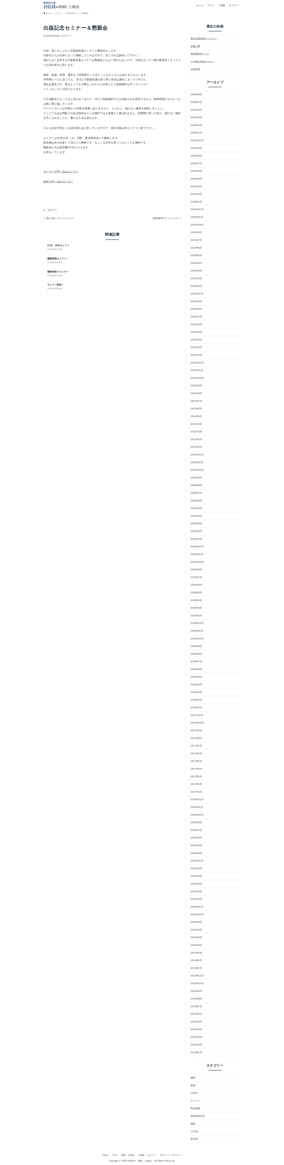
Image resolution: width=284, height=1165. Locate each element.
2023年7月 (196, 240)
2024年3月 (196, 186)
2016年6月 (196, 837)
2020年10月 (197, 470)
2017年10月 (197, 722)
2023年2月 (196, 278)
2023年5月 (196, 255)
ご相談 (141, 1155)
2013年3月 (196, 1037)
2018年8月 (196, 654)
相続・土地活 (127, 1155)
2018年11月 (197, 631)
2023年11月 (197, 217)
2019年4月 (196, 600)
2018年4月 (196, 684)
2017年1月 (196, 791)
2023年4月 (196, 263)
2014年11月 (197, 906)
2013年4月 (196, 1029)
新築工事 (195, 46)
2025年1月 (196, 132)
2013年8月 (196, 998)
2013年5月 (196, 1021)
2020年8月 (196, 485)
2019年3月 (196, 608)
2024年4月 (196, 178)
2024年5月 (196, 171)
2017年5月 (196, 761)
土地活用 (195, 69)
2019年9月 (196, 569)
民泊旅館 (195, 1108)
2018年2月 (196, 699)
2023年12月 (197, 209)
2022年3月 (196, 339)
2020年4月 (196, 516)
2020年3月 (196, 523)
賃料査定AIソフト (200, 53)
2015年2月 (196, 899)
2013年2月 (196, 1044)
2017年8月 (196, 738)
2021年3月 (196, 431)
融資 (193, 1123)
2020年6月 (196, 500)
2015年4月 (196, 883)
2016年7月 (196, 830)
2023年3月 (196, 270)
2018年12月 (197, 623)
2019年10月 (197, 562)
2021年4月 (196, 424)
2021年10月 (197, 378)
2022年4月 (196, 332)
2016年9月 (196, 822)
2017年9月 (196, 730)
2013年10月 (197, 983)
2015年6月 (196, 876)
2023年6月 (196, 247)
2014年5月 (196, 937)
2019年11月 (197, 554)
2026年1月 (196, 125)
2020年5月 (196, 508)
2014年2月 (196, 960)
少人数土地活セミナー (202, 61)
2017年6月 (196, 753)
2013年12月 (197, 975)
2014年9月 (196, 922)
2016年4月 (196, 853)
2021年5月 (196, 416)
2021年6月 (196, 408)
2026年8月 (196, 94)
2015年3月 (196, 891)
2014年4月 (196, 945)
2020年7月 (196, 493)
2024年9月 (196, 148)
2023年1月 (196, 286)
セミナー (68, 36)
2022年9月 (196, 301)
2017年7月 (196, 745)
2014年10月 (197, 914)
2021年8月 (196, 393)
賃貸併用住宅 (198, 1116)
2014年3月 (196, 952)
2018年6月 (196, 669)
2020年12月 (197, 454)
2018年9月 (196, 646)
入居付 (194, 1093)
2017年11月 (197, 715)
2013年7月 (196, 1006)
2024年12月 (197, 140)
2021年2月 (196, 439)
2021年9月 (196, 385)
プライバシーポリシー (170, 1155)
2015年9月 (196, 868)
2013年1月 (196, 1052)
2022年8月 (196, 309)
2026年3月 (196, 110)
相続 (193, 1077)
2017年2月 (196, 784)
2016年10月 (197, 814)
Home (105, 1155)
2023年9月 (196, 232)
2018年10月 (197, 638)
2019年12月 (197, 546)
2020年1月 (196, 539)
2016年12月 (197, 799)
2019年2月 (196, 615)
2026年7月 (196, 102)
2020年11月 (197, 462)
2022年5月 (196, 324)
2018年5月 (196, 677)
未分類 (194, 1139)
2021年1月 (196, 447)
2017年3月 (196, 776)
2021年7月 (196, 401)
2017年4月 (196, 768)
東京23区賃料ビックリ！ (204, 38)
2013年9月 (196, 991)
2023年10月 (197, 224)
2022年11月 (197, 293)
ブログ (115, 1155)
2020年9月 (196, 477)
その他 (194, 1131)
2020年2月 (196, 531)
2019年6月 (196, 584)
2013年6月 (196, 1014)
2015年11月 (197, 860)
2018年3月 (196, 692)
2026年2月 (196, 117)
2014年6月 (196, 929)
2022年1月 (196, 355)
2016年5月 (196, 845)
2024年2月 (196, 194)
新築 (193, 1085)
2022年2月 (196, 347)
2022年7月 (196, 316)
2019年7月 (196, 577)
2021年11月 (197, 370)
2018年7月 (196, 661)
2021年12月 (197, 362)
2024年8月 (196, 155)
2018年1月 (196, 707)
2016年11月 (197, 807)
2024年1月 (196, 201)
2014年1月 (196, 968)
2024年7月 (196, 163)
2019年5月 (196, 592)
